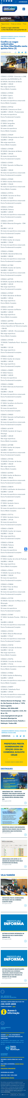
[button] (24, 9)
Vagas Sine (11, 38)
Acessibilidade (23, 1)
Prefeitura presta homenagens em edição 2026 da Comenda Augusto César (14, 749)
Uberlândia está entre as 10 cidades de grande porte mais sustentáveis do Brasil (12, 861)
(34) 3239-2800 (8, 1004)
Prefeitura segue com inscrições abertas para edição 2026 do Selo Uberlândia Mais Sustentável (13, 829)
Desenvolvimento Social (9, 36)
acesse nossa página (7, 1078)
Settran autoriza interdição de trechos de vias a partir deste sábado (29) (13, 935)
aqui (13, 1006)
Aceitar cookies (21, 1094)
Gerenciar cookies (6, 1094)
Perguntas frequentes (8, 1068)
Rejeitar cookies (13, 1094)
